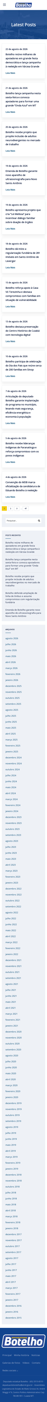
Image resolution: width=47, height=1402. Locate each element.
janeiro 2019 (11, 1168)
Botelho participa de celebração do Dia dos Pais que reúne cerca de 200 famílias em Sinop (23, 365)
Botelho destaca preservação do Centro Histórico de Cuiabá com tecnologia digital (23, 330)
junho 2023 (11, 852)
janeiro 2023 (11, 882)
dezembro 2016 (13, 1305)
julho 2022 (10, 918)
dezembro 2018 (13, 1174)
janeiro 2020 (11, 1097)
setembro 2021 (13, 978)
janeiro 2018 (11, 1228)
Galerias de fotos (11, 1362)
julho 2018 (10, 1192)
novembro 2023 (13, 823)
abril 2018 (10, 1210)
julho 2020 (10, 1061)
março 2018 (11, 1216)
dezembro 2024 (13, 757)
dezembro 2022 (13, 888)
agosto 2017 (11, 1258)
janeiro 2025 (11, 751)
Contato (36, 1362)
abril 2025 (10, 733)
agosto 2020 (11, 1055)
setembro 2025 (13, 703)
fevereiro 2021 (12, 1019)
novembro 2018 (13, 1180)
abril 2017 (10, 1282)
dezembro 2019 (13, 1103)
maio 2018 (10, 1204)
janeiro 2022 (11, 954)
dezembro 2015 (13, 1317)
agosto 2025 (11, 709)
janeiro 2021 (11, 1025)
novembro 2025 (13, 692)
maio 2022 (10, 930)
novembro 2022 (13, 894)
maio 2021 (10, 1001)
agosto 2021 (11, 984)
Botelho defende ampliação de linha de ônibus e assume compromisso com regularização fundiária (22, 598)
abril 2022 (10, 936)
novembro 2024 (13, 763)
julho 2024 (10, 775)
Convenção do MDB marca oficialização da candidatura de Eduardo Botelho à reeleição (23, 486)
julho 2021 (10, 990)
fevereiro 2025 (12, 745)
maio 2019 (10, 1144)
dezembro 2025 (13, 686)
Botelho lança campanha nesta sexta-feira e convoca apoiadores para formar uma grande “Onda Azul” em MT (22, 564)
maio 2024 (10, 787)
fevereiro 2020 (12, 1091)
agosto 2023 (11, 841)
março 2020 (11, 1085)
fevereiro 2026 (12, 674)
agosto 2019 (11, 1127)
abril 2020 (10, 1079)
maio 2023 (10, 858)
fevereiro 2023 (12, 876)
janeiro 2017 (11, 1299)
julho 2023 (10, 846)
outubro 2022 (12, 900)
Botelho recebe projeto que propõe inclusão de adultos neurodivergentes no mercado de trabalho (22, 581)
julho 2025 (10, 715)
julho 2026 (10, 644)
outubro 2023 (12, 829)
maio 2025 (10, 727)
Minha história (21, 1355)
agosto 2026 (11, 638)
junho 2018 (11, 1198)
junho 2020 (11, 1067)
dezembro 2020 (13, 1031)
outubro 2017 (12, 1246)
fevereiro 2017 (12, 1293)
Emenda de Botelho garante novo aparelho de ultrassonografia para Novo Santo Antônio (23, 612)
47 (26, 508)
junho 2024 (11, 781)
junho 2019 (11, 1139)
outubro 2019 (12, 1115)
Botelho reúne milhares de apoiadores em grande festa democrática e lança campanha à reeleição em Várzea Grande (22, 547)
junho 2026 (11, 650)
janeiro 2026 (11, 680)
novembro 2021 (13, 966)
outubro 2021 (12, 972)
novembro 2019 (13, 1109)
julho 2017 (10, 1264)
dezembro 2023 (13, 817)
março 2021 (11, 1013)
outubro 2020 (12, 1043)
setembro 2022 (13, 906)
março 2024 (11, 799)
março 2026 (11, 668)
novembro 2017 (13, 1240)
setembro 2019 (13, 1121)
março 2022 (11, 942)
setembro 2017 (13, 1252)
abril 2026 (10, 662)
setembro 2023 (13, 835)
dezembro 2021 (13, 960)
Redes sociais (9, 1370)
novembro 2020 (13, 1037)
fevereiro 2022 (12, 948)
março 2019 (11, 1156)
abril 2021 (10, 1007)
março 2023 (11, 870)
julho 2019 (10, 1133)
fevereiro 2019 (12, 1162)
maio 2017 (10, 1276)
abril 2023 (10, 864)
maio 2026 (10, 656)
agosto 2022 (11, 912)
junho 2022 (11, 924)
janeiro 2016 (11, 1311)
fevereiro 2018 (12, 1222)
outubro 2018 (12, 1186)
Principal (7, 1355)
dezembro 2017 (13, 1234)
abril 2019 (10, 1150)
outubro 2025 (12, 697)
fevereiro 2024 (12, 805)
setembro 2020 (13, 1049)
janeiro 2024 (11, 811)
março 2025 (11, 739)
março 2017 (11, 1287)
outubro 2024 (12, 769)
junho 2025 (11, 721)
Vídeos (26, 1362)
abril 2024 (10, 793)
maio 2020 (10, 1073)
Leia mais (10, 73)
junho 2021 (11, 995)
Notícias (35, 1355)
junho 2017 (11, 1270)
